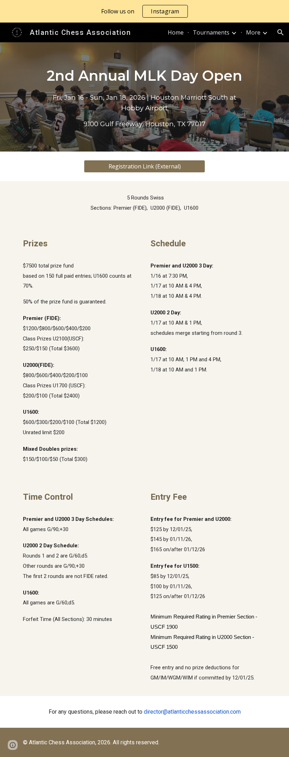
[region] (144, 11)
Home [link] (176, 32)
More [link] (253, 32)
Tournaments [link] (211, 32)
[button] (280, 32)
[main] (144, 97)
